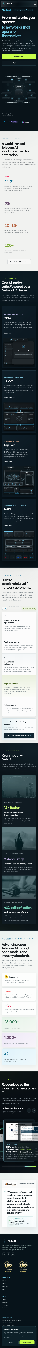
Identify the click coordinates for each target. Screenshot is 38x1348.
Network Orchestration (9, 546)
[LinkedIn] (4, 1254)
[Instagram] (8, 1254)
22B (16, 407)
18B (11, 407)
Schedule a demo (19, 56)
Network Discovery (28, 546)
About (4, 1299)
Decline (11, 1342)
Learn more (9, 333)
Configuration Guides (6, 419)
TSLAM (4, 1281)
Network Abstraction (19, 546)
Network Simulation (10, 467)
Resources (5, 1302)
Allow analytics (27, 1342)
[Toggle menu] (35, 3)
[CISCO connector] (31, 557)
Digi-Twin (5, 1286)
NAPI (3, 1289)
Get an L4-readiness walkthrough (19, 735)
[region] (19, 121)
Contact (4, 1308)
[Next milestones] (34, 1110)
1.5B (21, 407)
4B (26, 407)
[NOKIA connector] (19, 557)
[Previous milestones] (29, 1110)
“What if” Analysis (27, 467)
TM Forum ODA (7, 1323)
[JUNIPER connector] (13, 557)
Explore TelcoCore (19, 63)
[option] (8, 347)
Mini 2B (31, 407)
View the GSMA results (19, 262)
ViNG (4, 1283)
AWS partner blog (8, 1325)
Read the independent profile (28, 1184)
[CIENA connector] (25, 557)
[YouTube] (13, 1254)
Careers (5, 1305)
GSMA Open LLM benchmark (11, 1320)
